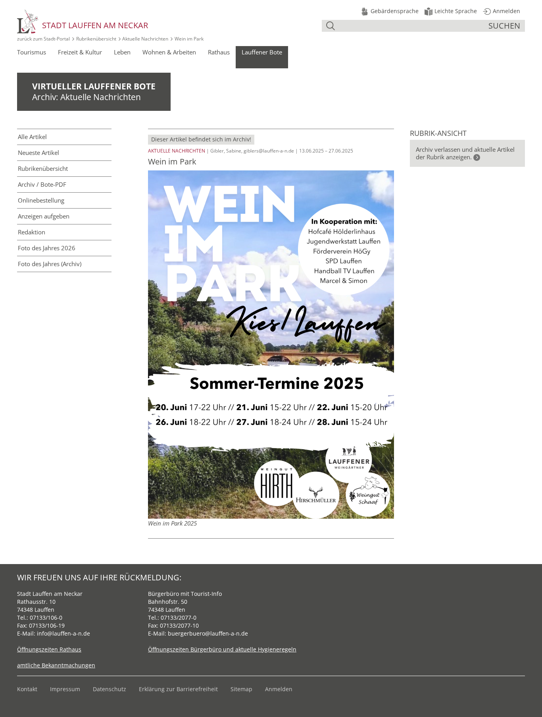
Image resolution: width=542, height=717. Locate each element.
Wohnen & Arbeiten (169, 52)
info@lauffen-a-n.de (63, 633)
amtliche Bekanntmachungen (56, 665)
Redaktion (31, 232)
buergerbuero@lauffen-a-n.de (208, 633)
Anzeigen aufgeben (43, 216)
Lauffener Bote (262, 52)
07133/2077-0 (178, 617)
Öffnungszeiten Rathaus (49, 649)
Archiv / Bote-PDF (42, 184)
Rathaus (219, 52)
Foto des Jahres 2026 (46, 248)
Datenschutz (109, 689)
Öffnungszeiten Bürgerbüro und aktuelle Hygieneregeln (222, 649)
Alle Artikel (32, 137)
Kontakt (27, 689)
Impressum (65, 689)
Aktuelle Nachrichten (145, 38)
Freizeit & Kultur (80, 52)
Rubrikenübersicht (96, 38)
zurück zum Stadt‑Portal (43, 38)
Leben (122, 52)
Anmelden (278, 689)
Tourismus (31, 52)
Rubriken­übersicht (43, 168)
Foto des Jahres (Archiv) (49, 264)
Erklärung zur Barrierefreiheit (178, 689)
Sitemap (241, 689)
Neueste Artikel (38, 153)
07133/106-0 (46, 617)
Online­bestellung (41, 200)
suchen (504, 25)
